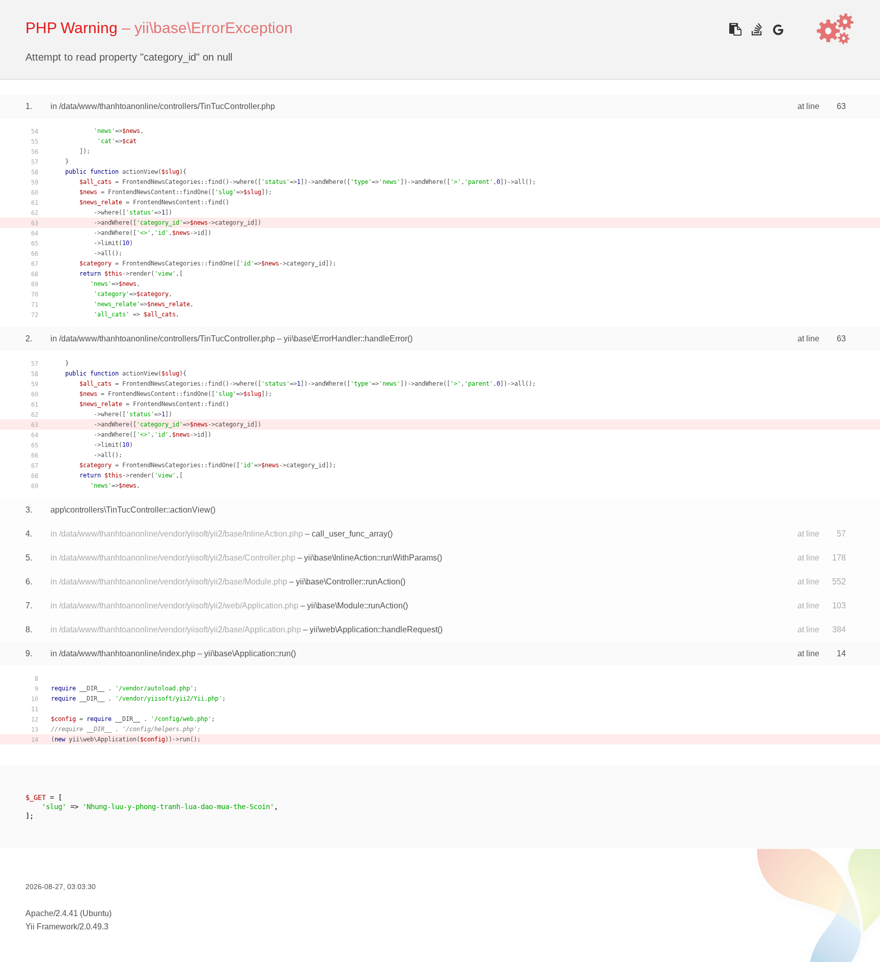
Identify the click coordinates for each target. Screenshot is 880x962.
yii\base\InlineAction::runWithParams (370, 557)
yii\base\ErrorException (213, 27)
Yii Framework (51, 926)
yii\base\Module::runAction (355, 605)
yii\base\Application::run (247, 653)
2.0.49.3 (93, 926)
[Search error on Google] (778, 29)
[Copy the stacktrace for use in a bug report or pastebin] (735, 29)
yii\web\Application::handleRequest (373, 629)
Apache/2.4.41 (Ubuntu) (68, 913)
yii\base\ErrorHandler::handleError (345, 338)
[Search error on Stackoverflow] (756, 29)
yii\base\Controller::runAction (348, 581)
